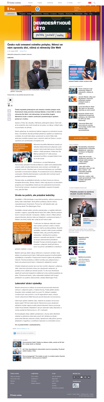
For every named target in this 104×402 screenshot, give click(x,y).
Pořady (29, 14)
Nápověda (55, 378)
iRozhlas (30, 2)
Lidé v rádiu (55, 381)
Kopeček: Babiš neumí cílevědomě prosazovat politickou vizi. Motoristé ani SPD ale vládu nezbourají (86, 117)
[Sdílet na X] (9, 115)
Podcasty (34, 381)
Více (91, 14)
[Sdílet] (11, 106)
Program (40, 2)
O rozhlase (70, 2)
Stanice (60, 2)
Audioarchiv (77, 8)
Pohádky (72, 71)
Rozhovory (69, 14)
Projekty (61, 14)
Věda (85, 14)
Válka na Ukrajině (15, 376)
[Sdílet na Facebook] (9, 111)
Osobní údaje (76, 394)
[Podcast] (8, 106)
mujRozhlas (50, 2)
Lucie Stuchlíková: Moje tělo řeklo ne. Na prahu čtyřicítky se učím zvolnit (86, 108)
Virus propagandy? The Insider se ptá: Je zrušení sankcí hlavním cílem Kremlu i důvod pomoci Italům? (44, 357)
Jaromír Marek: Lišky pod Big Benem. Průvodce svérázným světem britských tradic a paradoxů (86, 100)
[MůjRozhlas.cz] (10, 58)
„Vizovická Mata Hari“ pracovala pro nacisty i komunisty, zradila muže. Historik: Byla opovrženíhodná (86, 127)
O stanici (54, 14)
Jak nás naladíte (56, 376)
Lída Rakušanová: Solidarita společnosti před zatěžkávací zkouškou (20, 147)
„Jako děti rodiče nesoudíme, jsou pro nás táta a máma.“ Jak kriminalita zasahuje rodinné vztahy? (86, 170)
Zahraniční (11, 14)
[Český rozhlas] (14, 3)
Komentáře (78, 14)
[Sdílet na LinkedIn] (9, 119)
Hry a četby (73, 68)
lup (28, 328)
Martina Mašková (21, 328)
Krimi (80, 68)
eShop (12, 383)
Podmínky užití (84, 394)
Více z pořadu (73, 144)
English (91, 394)
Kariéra (54, 383)
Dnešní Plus (23, 51)
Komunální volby (15, 378)
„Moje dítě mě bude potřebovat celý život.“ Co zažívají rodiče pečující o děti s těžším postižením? (87, 160)
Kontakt (54, 385)
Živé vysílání (73, 74)
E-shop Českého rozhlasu (78, 188)
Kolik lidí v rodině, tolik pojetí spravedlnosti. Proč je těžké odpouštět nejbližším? (86, 178)
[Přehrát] (10, 100)
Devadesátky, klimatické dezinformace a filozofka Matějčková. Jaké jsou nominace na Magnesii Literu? (86, 150)
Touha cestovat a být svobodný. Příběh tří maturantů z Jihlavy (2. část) (85, 91)
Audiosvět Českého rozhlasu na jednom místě (80, 81)
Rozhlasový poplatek (58, 388)
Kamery (76, 10)
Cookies (69, 394)
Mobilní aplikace (35, 383)
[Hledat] (94, 3)
